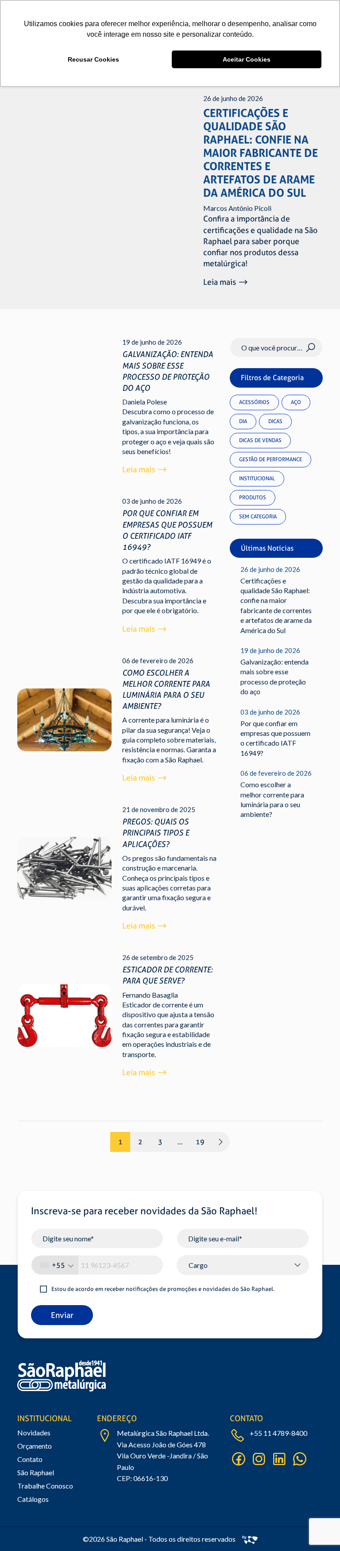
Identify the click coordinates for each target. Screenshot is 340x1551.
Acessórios (254, 402)
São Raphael (35, 1472)
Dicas (275, 421)
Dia (243, 421)
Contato (29, 1459)
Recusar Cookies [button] (93, 59)
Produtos (252, 497)
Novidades (33, 1432)
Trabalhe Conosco (45, 1485)
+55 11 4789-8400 (278, 1433)
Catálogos (33, 1499)
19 (200, 1142)
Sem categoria (258, 516)
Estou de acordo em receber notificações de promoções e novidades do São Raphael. (162, 1289)
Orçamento (34, 1446)
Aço (296, 402)
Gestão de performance (270, 459)
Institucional (257, 478)
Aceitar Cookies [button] (246, 59)
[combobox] (54, 1265)
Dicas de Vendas (260, 440)
